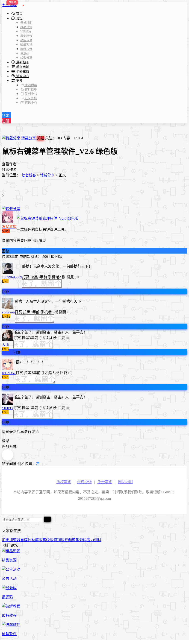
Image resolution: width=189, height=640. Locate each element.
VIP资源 (25, 31)
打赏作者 (9, 170)
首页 (19, 13)
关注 (40, 138)
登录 (5, 115)
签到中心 (30, 94)
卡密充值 (22, 71)
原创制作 (26, 36)
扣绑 (5, 540)
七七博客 (9, 5)
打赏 (26, 277)
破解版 (36, 540)
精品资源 (26, 27)
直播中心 (30, 102)
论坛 (19, 18)
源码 (83, 540)
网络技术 (26, 49)
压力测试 (94, 540)
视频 (68, 540)
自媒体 (25, 540)
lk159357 (9, 373)
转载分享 (26, 57)
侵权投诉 (84, 482)
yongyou (8, 312)
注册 (5, 121)
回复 (5, 251)
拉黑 (5, 257)
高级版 (47, 540)
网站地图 (125, 482)
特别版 (59, 540)
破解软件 (26, 40)
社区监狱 (30, 98)
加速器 (14, 540)
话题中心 (22, 76)
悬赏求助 (26, 22)
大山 (5, 345)
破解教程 (26, 44)
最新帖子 (22, 62)
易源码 (24, 53)
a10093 (7, 408)
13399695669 (12, 277)
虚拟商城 (22, 67)
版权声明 (63, 482)
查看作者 (9, 164)
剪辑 (75, 540)
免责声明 (104, 482)
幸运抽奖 (30, 85)
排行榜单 (30, 89)
